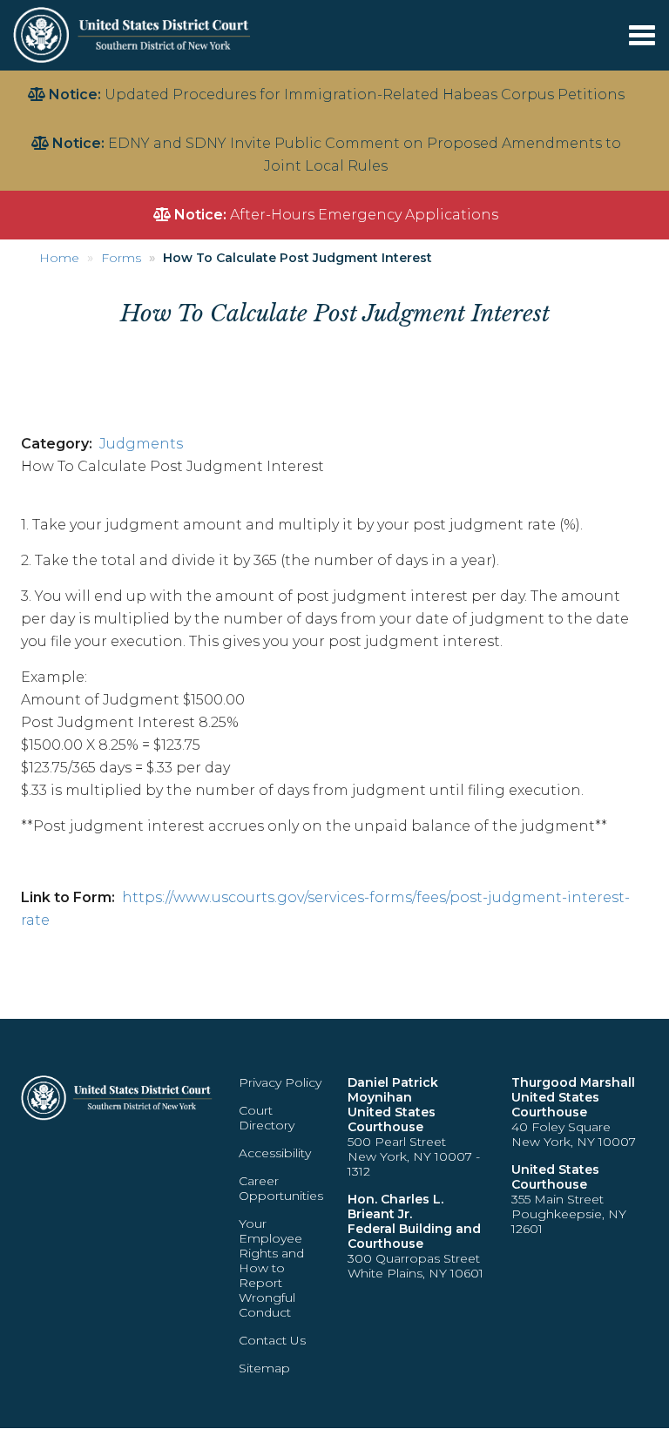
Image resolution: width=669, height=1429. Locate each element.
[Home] (133, 34)
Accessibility (275, 1153)
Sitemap (264, 1368)
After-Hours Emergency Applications (364, 214)
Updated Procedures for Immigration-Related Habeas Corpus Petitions (365, 94)
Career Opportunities (281, 1188)
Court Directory (266, 1117)
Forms (121, 258)
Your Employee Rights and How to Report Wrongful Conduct (271, 1268)
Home (59, 258)
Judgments (141, 443)
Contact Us (272, 1340)
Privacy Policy (280, 1082)
